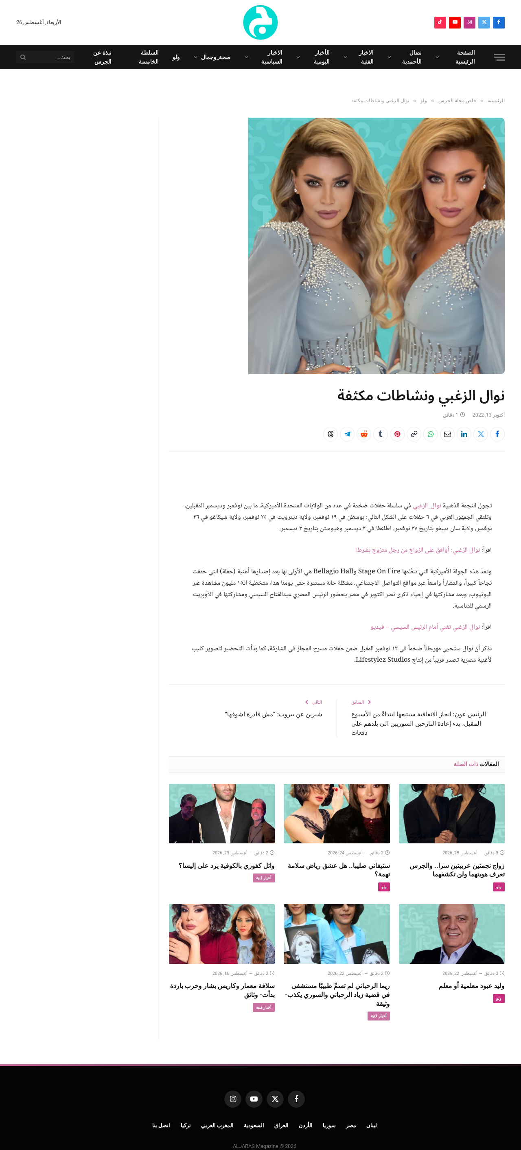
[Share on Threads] (330, 434)
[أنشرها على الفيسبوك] (497, 434)
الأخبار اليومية (322, 57)
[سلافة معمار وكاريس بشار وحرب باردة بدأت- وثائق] (222, 933)
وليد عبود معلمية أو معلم (472, 986)
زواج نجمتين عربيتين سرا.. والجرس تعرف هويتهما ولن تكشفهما (457, 870)
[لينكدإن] (464, 434)
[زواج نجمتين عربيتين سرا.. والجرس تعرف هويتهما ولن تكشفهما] (452, 813)
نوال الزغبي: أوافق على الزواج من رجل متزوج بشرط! (417, 550)
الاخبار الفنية (366, 57)
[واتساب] (430, 434)
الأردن (306, 1125)
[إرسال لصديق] (447, 434)
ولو (176, 57)
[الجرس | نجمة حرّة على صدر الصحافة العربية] (260, 22)
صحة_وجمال (216, 57)
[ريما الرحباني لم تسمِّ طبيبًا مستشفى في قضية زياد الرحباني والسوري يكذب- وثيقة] (337, 933)
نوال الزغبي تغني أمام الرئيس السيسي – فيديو (425, 627)
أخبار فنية (263, 878)
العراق (281, 1125)
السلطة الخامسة (149, 57)
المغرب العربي (217, 1125)
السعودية (254, 1125)
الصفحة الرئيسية (465, 57)
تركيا (186, 1125)
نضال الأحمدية (412, 57)
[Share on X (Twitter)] (480, 434)
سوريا (329, 1125)
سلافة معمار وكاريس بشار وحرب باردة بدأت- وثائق (222, 990)
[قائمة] (499, 57)
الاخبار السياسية (271, 57)
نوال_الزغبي (427, 505)
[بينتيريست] (397, 434)
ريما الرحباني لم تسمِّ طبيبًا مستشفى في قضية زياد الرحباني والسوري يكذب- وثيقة (337, 994)
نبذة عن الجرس (102, 57)
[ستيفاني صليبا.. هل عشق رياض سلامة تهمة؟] (337, 813)
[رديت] (364, 434)
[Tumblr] (380, 434)
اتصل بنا (161, 1125)
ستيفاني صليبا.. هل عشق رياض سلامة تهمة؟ (339, 870)
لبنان (371, 1125)
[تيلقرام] (347, 434)
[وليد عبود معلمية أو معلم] (452, 933)
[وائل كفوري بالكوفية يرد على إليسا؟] (222, 813)
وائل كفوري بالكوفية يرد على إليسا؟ (227, 865)
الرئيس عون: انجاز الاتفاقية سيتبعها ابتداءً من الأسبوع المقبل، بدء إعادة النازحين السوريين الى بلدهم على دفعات (418, 723)
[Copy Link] (414, 434)
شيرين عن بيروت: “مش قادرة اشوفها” (273, 714)
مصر (351, 1125)
